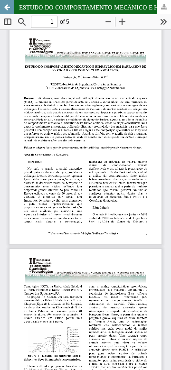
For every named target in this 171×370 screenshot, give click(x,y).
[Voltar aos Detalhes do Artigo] (7, 7)
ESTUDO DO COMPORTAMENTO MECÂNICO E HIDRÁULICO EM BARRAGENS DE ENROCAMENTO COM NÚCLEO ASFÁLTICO (95, 7)
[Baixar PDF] (164, 7)
